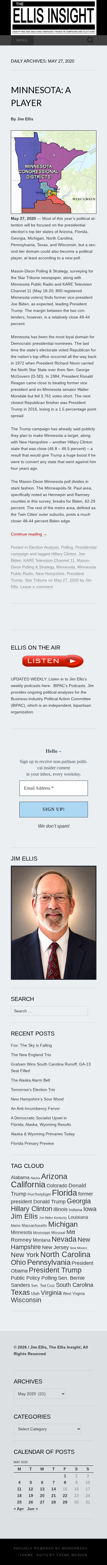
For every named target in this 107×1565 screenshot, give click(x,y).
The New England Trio (31, 1054)
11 (19, 1489)
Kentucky (60, 1217)
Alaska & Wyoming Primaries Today (43, 1134)
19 (31, 1495)
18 (19, 1495)
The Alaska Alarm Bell (30, 1080)
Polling (67, 547)
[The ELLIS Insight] (53, 17)
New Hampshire (50, 573)
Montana (42, 1240)
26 (31, 1502)
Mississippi (41, 1233)
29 (65, 1502)
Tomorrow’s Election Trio (33, 1089)
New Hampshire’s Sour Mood (37, 1099)
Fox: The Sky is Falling (31, 1045)
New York (25, 1255)
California (28, 1184)
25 (19, 1502)
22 (65, 1495)
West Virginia (74, 1293)
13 (42, 1489)
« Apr (19, 1508)
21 (53, 1495)
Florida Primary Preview (32, 1143)
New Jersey (55, 1247)
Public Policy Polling (34, 1278)
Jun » (32, 1508)
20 (42, 1495)
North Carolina (65, 1254)
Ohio (18, 1262)
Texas (20, 1292)
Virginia (51, 1292)
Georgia (79, 1201)
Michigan (63, 1224)
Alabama (20, 1177)
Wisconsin (26, 1300)
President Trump (55, 1270)
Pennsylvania (48, 1262)
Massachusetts (34, 1225)
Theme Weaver (72, 1555)
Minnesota (65, 567)
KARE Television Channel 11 (48, 560)
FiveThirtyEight (39, 1194)
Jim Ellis (24, 1216)
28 (53, 1502)
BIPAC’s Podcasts (69, 685)
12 (31, 1489)
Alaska (35, 1178)
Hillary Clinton (63, 553)
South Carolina (74, 1285)
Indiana (75, 1209)
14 (53, 1489)
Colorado (57, 1185)
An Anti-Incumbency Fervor (35, 1108)
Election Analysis (44, 547)
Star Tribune (36, 580)
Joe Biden (46, 1217)
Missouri (58, 1233)
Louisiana (78, 1217)
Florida (64, 1192)
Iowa (89, 1208)
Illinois (60, 1209)
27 (42, 1502)
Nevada (64, 1239)
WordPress (74, 1548)
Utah (35, 1293)
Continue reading (29, 534)
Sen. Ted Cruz (43, 1286)
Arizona (54, 1176)
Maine (16, 1225)
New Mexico (78, 1248)
